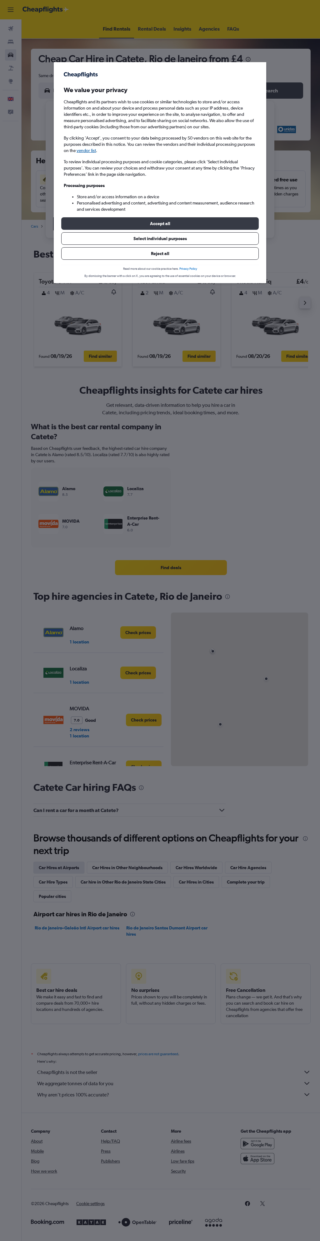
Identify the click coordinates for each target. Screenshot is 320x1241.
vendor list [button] (86, 150)
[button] (160, 223)
